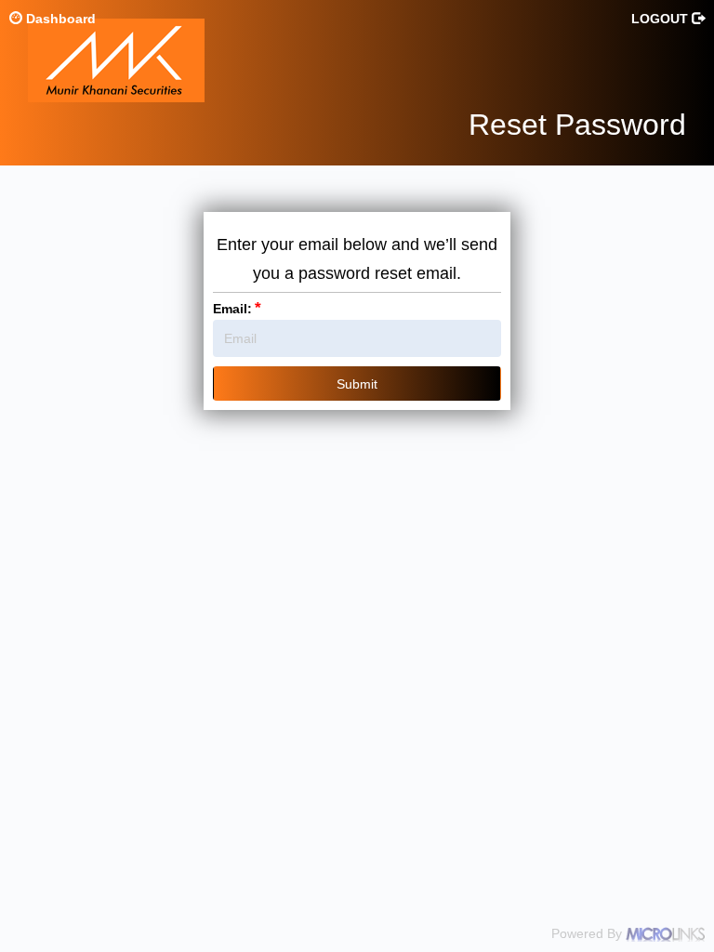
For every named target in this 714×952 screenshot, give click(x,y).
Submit (357, 384)
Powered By (588, 933)
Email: (237, 308)
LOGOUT (661, 18)
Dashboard (59, 18)
